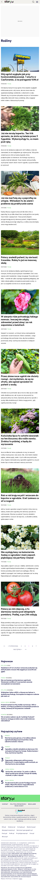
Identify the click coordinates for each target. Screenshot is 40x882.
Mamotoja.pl (31, 827)
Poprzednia (13, 646)
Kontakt (5, 804)
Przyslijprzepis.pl (22, 833)
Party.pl (4, 833)
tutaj (20, 879)
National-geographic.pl (25, 830)
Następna (17, 649)
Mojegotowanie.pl (8, 830)
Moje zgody (19, 806)
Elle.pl (4, 827)
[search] (33, 1)
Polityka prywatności (18, 804)
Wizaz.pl (5, 837)
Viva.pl (32, 833)
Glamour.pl (11, 827)
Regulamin (32, 804)
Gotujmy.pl (21, 827)
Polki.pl (11, 833)
